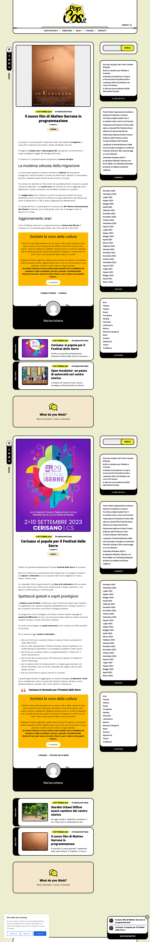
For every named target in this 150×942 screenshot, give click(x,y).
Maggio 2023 (108, 275)
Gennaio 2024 (108, 249)
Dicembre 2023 (109, 252)
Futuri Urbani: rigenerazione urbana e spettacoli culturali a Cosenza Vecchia (118, 115)
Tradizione (107, 348)
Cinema (53, 129)
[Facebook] (9, 56)
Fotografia (107, 315)
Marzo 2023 (108, 282)
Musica (106, 328)
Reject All (26, 933)
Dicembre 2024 (109, 213)
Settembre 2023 (109, 262)
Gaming (106, 318)
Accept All (39, 933)
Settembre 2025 (109, 194)
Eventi (105, 312)
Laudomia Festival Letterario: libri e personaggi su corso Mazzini (118, 150)
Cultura (106, 309)
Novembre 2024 (109, 217)
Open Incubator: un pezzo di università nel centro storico (69, 374)
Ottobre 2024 (108, 220)
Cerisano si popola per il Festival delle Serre (68, 347)
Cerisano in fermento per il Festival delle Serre (54, 690)
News (105, 335)
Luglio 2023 (107, 269)
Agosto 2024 (108, 226)
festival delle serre (59, 755)
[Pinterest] (9, 63)
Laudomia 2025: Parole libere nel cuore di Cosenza (116, 84)
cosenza (63, 293)
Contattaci (53, 282)
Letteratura (108, 325)
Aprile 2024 (107, 239)
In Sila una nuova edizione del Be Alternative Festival (116, 90)
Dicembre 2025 (109, 190)
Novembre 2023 (109, 256)
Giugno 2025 (108, 200)
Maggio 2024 (108, 236)
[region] (26, 926)
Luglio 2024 (107, 230)
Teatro (106, 344)
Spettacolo (107, 341)
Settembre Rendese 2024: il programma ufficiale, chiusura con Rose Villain (117, 160)
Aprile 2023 (107, 278)
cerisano (43, 755)
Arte (105, 302)
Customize (13, 933)
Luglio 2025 (107, 197)
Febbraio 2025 (109, 210)
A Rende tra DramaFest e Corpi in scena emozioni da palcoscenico (116, 78)
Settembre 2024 (109, 223)
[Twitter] (9, 59)
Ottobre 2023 (108, 259)
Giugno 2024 (108, 233)
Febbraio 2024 (109, 246)
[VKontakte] (9, 67)
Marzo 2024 (108, 243)
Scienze (106, 338)
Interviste (107, 322)
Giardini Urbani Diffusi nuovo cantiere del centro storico (69, 811)
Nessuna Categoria (111, 331)
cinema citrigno (48, 293)
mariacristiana (65, 112)
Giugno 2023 (108, 272)
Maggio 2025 (108, 204)
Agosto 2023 (108, 265)
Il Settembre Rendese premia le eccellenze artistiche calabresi (118, 166)
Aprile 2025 (107, 207)
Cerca (127, 48)
